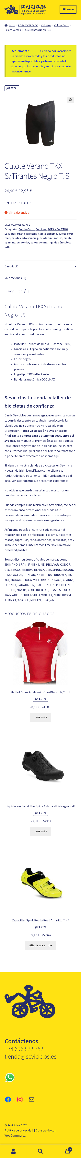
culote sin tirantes (51, 238)
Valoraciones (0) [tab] (15, 278)
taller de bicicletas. (28, 495)
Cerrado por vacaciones (55, 51)
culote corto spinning (25, 238)
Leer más (40, 717)
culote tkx (23, 242)
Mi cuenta (13, 1151)
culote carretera (27, 233)
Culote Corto (61, 25)
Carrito (62, 1148)
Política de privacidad (19, 1130)
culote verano (38, 242)
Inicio (12, 25)
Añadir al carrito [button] (40, 945)
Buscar (40, 1151)
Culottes (46, 25)
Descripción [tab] (12, 266)
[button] (70, 100)
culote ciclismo (47, 233)
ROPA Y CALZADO (28, 25)
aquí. (57, 456)
